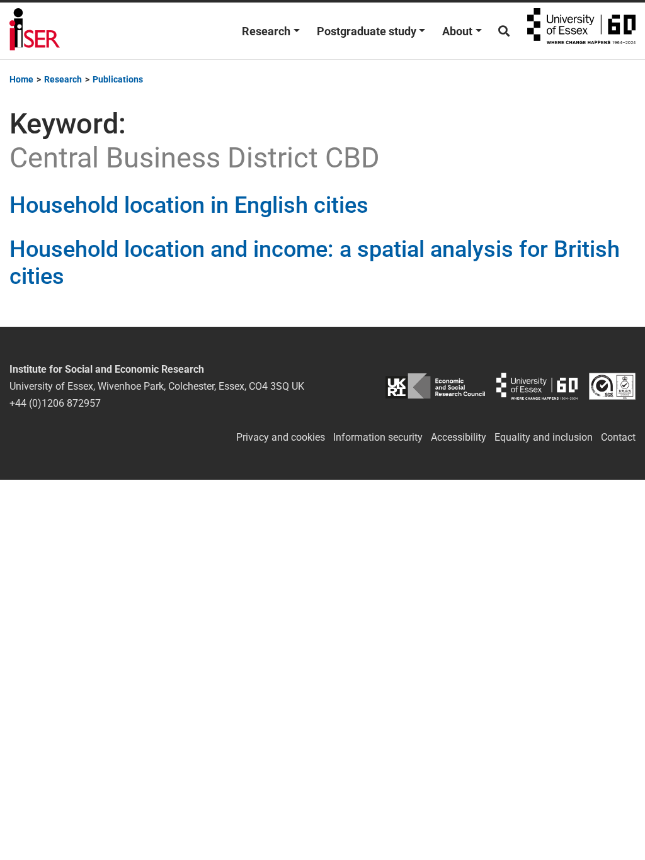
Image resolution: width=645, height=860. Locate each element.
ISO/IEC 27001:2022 (612, 386)
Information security (378, 437)
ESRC (434, 386)
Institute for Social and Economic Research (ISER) (34, 31)
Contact (618, 437)
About (457, 31)
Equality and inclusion (543, 437)
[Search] (504, 31)
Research (266, 31)
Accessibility (458, 437)
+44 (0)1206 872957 (55, 403)
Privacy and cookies (280, 437)
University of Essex (581, 31)
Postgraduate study (366, 31)
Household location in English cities (188, 205)
